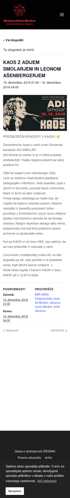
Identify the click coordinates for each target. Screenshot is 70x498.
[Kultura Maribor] (19, 14)
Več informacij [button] (47, 481)
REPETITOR (58, 330)
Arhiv (48, 457)
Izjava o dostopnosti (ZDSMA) (35, 451)
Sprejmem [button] (14, 491)
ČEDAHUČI (11, 330)
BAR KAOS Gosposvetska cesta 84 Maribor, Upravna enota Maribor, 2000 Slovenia (47, 302)
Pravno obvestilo (29, 457)
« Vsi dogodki (13, 40)
